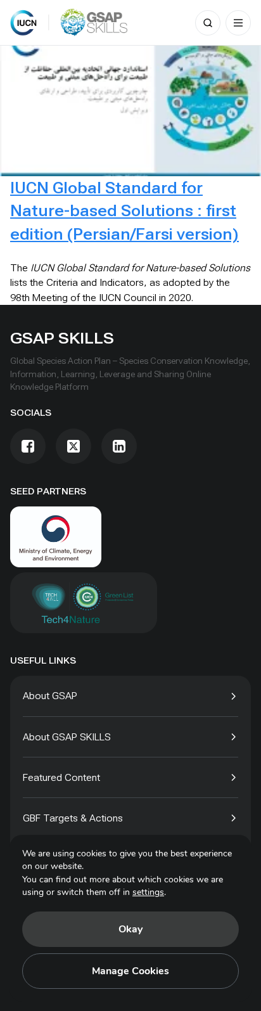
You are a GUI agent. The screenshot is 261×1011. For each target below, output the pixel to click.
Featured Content (61, 777)
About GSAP (50, 696)
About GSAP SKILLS (67, 737)
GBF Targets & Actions (73, 818)
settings (148, 892)
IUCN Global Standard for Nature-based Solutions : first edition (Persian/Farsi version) (124, 210)
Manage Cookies (130, 971)
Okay (130, 929)
